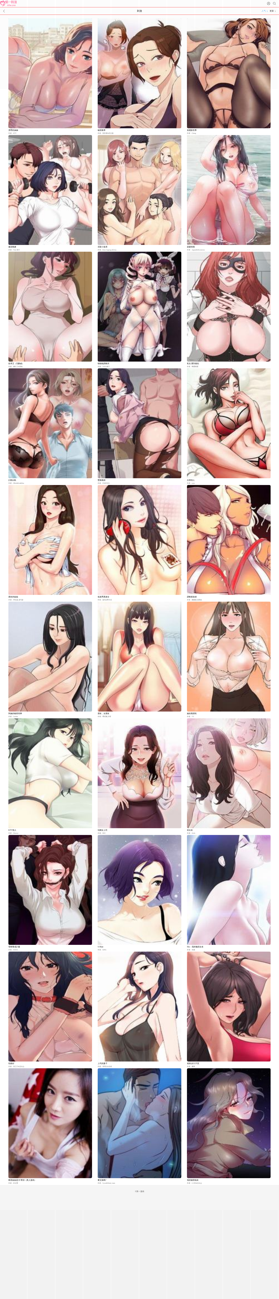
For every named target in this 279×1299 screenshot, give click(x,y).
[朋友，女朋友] (139, 657)
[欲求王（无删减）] (50, 307)
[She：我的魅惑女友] (229, 890)
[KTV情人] (50, 773)
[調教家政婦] (229, 540)
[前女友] (229, 773)
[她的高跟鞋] (229, 657)
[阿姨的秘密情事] (50, 657)
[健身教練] (50, 190)
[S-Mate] (139, 890)
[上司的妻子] (139, 1006)
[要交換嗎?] (139, 1123)
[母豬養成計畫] (50, 890)
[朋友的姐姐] (50, 540)
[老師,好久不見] (229, 1006)
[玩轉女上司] (139, 773)
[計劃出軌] (50, 423)
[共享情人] (229, 423)
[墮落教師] (139, 423)
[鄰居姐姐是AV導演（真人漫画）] (50, 1123)
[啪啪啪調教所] (139, 307)
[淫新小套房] (139, 190)
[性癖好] (50, 1006)
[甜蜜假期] (229, 190)
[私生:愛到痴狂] (229, 307)
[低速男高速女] (139, 540)
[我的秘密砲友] (229, 1123)
